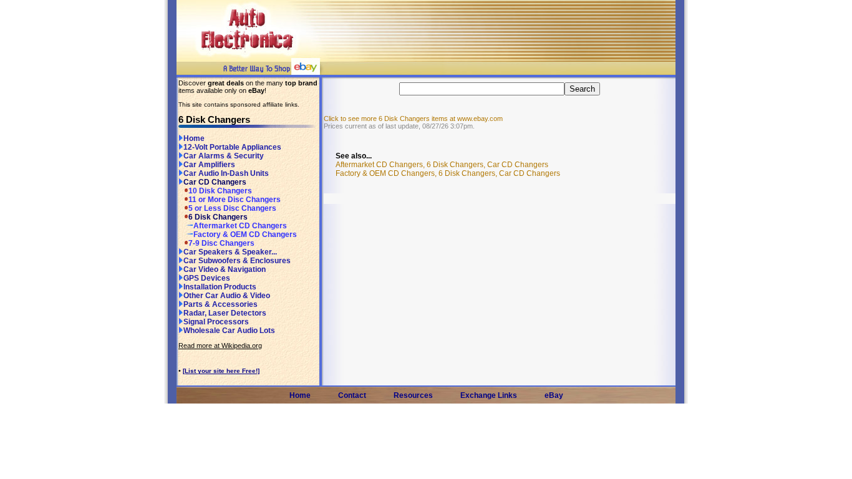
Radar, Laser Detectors (224, 313)
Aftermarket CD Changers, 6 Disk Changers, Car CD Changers (442, 164)
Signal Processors (216, 321)
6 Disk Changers (218, 217)
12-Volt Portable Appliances (232, 147)
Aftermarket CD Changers (240, 225)
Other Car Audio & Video (226, 295)
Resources (413, 395)
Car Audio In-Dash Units (226, 173)
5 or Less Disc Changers (232, 208)
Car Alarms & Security (223, 156)
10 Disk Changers (220, 190)
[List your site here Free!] (221, 370)
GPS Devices (206, 278)
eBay (554, 395)
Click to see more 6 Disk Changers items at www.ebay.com (413, 118)
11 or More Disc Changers (234, 199)
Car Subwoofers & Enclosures (237, 260)
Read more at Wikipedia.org (220, 345)
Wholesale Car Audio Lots (229, 330)
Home (194, 138)
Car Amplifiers (209, 164)
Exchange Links (488, 395)
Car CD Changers (214, 182)
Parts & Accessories (220, 304)
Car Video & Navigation (224, 269)
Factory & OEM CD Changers (245, 234)
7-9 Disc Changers (221, 243)
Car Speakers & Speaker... (230, 252)
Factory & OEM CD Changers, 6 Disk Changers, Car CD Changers (448, 173)
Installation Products (219, 287)
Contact (352, 395)
